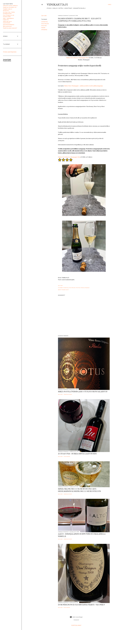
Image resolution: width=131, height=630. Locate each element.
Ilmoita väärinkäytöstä (9, 52)
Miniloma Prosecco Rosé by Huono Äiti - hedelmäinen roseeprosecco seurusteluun (79, 490)
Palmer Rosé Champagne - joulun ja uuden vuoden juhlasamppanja (83, 86)
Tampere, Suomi (65, 289)
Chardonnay (44, 21)
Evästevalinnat (76, 625)
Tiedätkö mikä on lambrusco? (7, 9)
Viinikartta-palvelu (79, 8)
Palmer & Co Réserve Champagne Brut (77, 57)
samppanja (44, 29)
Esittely (61, 8)
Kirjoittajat (68, 8)
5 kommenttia (67, 607)
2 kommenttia (67, 456)
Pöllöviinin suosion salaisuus (10, 5)
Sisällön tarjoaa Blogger (77, 617)
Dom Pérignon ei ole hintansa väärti (8, 16)
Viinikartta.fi (57, 4)
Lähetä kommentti (68, 394)
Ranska (43, 27)
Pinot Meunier (45, 23)
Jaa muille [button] (44, 15)
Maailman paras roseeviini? (10, 28)
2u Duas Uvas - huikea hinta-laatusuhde (77, 453)
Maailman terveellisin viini (9, 7)
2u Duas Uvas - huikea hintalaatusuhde (9, 12)
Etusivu (49, 8)
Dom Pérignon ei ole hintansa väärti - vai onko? (81, 604)
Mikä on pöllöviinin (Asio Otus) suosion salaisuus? (82, 391)
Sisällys (55, 8)
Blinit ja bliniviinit (7, 26)
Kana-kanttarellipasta (8, 24)
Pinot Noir (44, 25)
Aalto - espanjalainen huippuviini (8, 19)
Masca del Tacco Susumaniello (7, 22)
